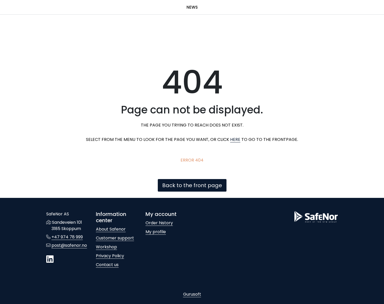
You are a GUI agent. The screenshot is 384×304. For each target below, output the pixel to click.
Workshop (106, 247)
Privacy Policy (110, 256)
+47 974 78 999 (67, 237)
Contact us (107, 265)
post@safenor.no (69, 245)
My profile (156, 232)
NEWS (192, 7)
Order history (159, 223)
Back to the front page (192, 185)
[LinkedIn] (50, 259)
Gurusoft (192, 294)
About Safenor (111, 229)
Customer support (115, 238)
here (235, 139)
